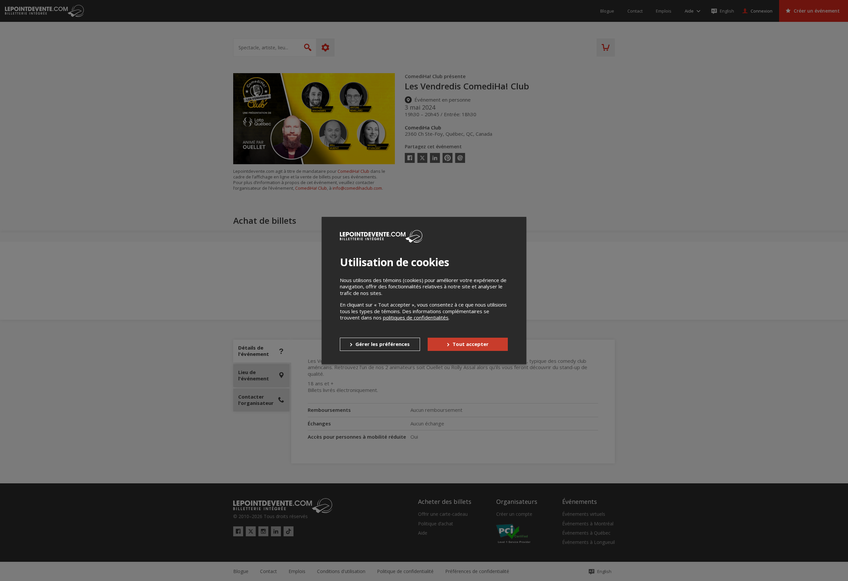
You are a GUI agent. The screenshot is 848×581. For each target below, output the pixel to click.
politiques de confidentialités (416, 317)
